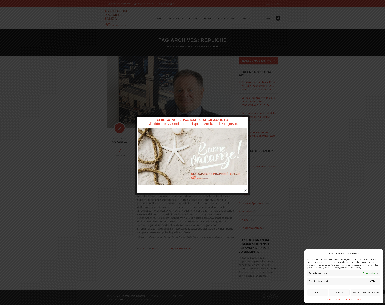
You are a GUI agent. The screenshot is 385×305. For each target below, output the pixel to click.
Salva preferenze (366, 292)
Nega (339, 292)
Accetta (317, 292)
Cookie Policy (331, 299)
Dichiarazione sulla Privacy (349, 299)
